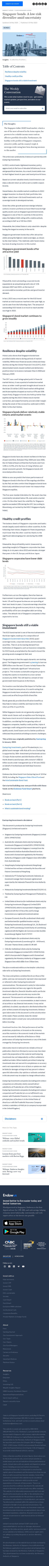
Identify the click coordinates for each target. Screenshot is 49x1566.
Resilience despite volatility (15, 72)
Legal (5, 1405)
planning (34, 662)
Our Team (6, 1339)
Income (6, 1296)
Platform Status (9, 1362)
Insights (6, 1374)
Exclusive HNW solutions (12, 1306)
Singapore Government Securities (16, 639)
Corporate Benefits (10, 1313)
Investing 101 (8, 1384)
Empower (6, 1378)
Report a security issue (11, 1401)
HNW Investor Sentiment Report (15, 1391)
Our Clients (7, 1342)
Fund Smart (7, 1303)
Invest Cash (7, 1290)
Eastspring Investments (12, 747)
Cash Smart (7, 1300)
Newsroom (7, 1349)
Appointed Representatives (13, 1394)
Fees (4, 1328)
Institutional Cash (9, 1310)
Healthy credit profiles (14, 76)
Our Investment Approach (13, 1335)
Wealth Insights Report (12, 1388)
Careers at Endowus (10, 1352)
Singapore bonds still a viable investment (21, 80)
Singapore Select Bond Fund (30, 777)
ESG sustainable (9, 1293)
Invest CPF (7, 1283)
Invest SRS (7, 1286)
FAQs (5, 1381)
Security (6, 1356)
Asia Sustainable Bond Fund (16, 780)
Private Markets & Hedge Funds (14, 1317)
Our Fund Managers (10, 1345)
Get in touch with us (10, 1398)
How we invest (8, 1279)
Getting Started (9, 1332)
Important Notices (10, 1359)
